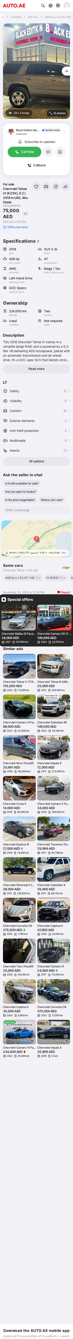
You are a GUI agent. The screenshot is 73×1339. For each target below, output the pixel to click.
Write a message (17, 510)
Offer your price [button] (17, 227)
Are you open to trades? (20, 491)
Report (65, 592)
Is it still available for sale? (22, 483)
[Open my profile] (66, 5)
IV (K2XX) (54, 577)
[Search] (43, 5)
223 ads (32, 570)
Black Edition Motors (29, 130)
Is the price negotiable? (20, 500)
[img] (51, 130)
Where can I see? (52, 500)
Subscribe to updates (40, 142)
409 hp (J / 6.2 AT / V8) (21, 577)
